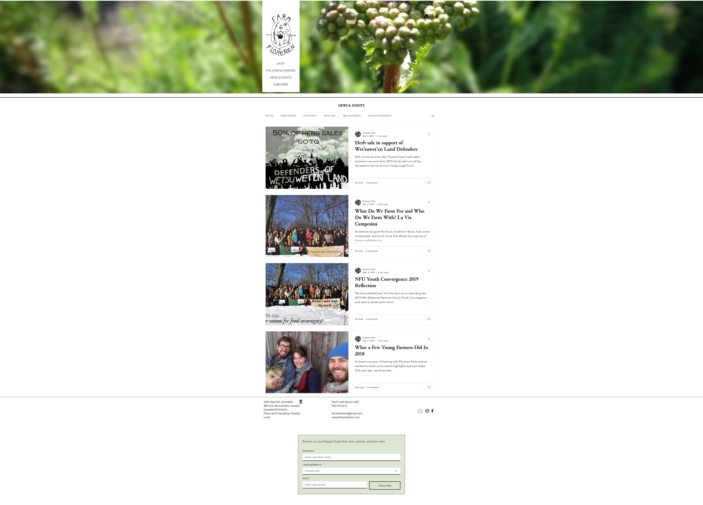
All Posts (269, 115)
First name (309, 450)
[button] (433, 116)
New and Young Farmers (379, 115)
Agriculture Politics (352, 115)
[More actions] (430, 134)
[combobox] (351, 471)
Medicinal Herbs (288, 115)
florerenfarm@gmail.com (347, 413)
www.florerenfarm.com (346, 417)
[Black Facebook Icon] (436, 16)
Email (306, 478)
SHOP (280, 63)
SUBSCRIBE (280, 84)
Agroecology (330, 115)
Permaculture (309, 115)
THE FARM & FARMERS (280, 70)
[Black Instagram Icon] (431, 16)
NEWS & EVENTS (280, 77)
